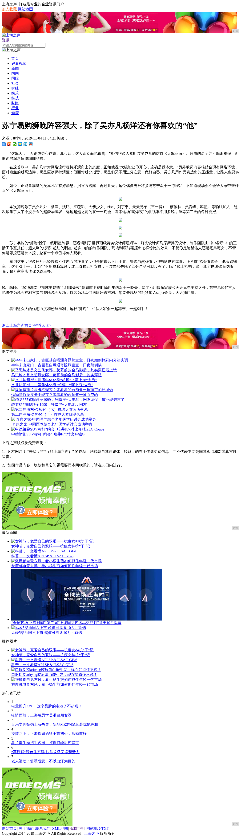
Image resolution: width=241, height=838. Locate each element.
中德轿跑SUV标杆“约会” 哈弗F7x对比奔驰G (48, 434)
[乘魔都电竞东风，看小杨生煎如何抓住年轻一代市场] (56, 561)
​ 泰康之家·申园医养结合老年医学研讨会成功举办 (51, 424)
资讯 (5, 40)
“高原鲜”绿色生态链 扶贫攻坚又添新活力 (45, 752)
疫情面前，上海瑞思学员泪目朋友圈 (41, 715)
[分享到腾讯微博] (26, 144)
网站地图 (25, 9)
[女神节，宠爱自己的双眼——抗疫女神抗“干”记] (52, 541)
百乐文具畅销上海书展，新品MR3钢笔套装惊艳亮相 (54, 724)
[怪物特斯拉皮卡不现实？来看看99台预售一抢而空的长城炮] (62, 390)
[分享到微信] (15, 144)
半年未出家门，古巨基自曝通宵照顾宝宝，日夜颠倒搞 (56, 365)
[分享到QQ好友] (31, 144)
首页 (15, 59)
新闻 (15, 68)
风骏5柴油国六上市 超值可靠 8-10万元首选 (46, 633)
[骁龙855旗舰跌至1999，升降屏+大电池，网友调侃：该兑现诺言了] (68, 400)
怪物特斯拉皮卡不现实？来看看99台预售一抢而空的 (54, 395)
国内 (15, 73)
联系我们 (42, 828)
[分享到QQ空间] (20, 144)
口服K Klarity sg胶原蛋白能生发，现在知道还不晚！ (54, 675)
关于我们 (26, 828)
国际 (15, 78)
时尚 (15, 103)
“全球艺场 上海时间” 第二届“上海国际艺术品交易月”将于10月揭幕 (66, 623)
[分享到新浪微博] (9, 144)
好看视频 (18, 64)
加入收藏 (9, 9)
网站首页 (9, 828)
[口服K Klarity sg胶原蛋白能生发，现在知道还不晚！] (56, 670)
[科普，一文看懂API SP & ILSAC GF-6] (44, 551)
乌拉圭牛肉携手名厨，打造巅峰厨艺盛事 (45, 743)
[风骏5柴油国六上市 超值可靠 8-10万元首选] (48, 628)
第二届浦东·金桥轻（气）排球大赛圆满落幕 (47, 414)
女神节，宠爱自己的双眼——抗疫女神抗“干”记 (50, 546)
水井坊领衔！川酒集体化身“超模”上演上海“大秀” (52, 385)
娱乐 (15, 93)
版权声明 (77, 828)
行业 (15, 108)
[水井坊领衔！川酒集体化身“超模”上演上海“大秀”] (54, 380)
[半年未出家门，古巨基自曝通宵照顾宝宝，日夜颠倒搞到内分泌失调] (69, 360)
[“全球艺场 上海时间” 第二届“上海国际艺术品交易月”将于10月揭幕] (86, 619)
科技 (15, 98)
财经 (15, 88)
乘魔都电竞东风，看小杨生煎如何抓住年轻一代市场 (54, 566)
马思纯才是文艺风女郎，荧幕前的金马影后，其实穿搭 (56, 375)
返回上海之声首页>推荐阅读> (26, 325)
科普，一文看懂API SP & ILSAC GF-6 (42, 556)
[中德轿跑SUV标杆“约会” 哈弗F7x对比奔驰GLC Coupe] (57, 429)
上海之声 (91, 833)
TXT (105, 828)
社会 (15, 83)
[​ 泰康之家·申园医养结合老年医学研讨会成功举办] (53, 419)
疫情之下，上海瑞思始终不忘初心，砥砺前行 (49, 734)
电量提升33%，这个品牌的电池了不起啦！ (46, 706)
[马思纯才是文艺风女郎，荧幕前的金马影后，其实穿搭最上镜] (64, 370)
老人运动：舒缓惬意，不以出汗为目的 (43, 761)
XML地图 (60, 828)
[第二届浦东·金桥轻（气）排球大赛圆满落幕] (49, 409)
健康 (15, 113)
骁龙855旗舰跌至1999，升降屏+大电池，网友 (49, 405)
